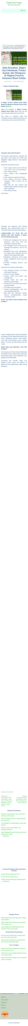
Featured (3, 1008)
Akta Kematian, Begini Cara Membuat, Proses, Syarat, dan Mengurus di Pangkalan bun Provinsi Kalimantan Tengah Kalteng (6, 801)
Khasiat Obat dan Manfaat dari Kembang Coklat (13, 879)
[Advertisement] (14, 28)
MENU (24, 10)
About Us (3, 997)
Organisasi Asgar (14, 2)
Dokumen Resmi (9, 792)
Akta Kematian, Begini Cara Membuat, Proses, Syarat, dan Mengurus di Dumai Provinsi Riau (21, 799)
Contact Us (4, 1002)
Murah (9, 106)
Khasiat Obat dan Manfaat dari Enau (10, 874)
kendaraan (14, 169)
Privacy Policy (4, 1000)
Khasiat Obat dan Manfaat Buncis (9, 877)
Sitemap (3, 1005)
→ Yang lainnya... (5, 836)
